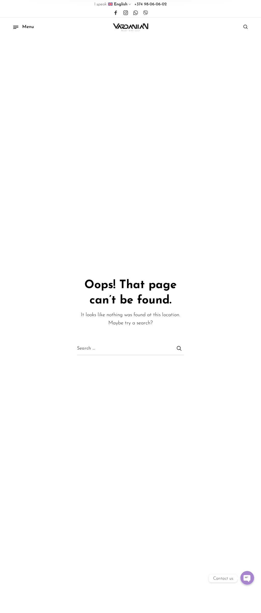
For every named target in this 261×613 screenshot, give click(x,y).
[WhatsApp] (135, 13)
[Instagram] (125, 13)
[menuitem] (119, 5)
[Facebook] (115, 13)
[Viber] (145, 13)
